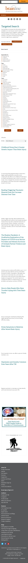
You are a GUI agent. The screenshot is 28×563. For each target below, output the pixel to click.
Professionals (4, 498)
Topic (2, 78)
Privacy (3, 484)
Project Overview (5, 469)
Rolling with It (4, 540)
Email (14, 19)
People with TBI (5, 495)
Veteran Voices (5, 515)
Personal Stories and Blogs (8, 513)
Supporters (4, 477)
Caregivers (4, 497)
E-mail (8, 555)
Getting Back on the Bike (7, 526)
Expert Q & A (4, 511)
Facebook (9, 19)
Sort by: (2, 140)
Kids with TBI (4, 502)
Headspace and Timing (7, 532)
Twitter (11, 19)
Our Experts (4, 473)
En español (4, 510)
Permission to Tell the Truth (8, 536)
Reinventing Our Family (7, 538)
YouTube (8, 544)
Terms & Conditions (6, 486)
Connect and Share (6, 479)
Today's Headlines (5, 521)
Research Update (7, 44)
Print (17, 19)
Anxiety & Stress (17, 41)
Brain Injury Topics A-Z (7, 490)
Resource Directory (6, 517)
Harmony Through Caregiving (8, 528)
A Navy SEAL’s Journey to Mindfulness (10, 530)
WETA (2, 481)
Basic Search (4, 49)
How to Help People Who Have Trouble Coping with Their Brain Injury (13, 290)
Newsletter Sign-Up (6, 482)
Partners (3, 475)
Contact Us (22, 558)
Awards (3, 471)
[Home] (14, 8)
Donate (23, 1)
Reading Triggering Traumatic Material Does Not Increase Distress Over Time (12, 192)
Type (2, 63)
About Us (3, 467)
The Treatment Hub (6, 508)
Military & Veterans (6, 500)
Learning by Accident (6, 534)
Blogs (2, 524)
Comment (20, 19)
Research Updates (6, 519)
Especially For (4, 55)
